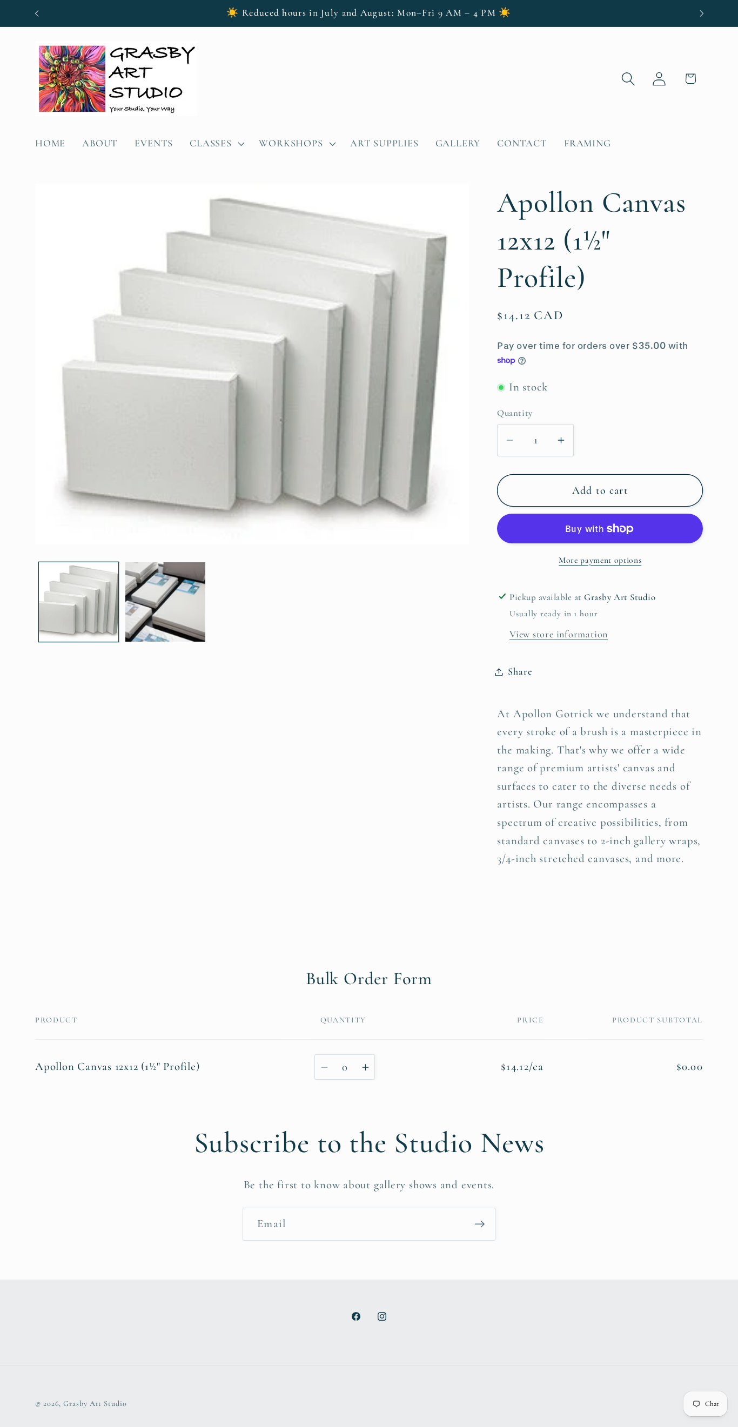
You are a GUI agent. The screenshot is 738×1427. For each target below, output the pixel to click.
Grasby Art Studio (94, 1403)
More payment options (600, 560)
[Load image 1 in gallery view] (79, 602)
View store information (558, 634)
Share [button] (520, 671)
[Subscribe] (479, 1224)
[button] (216, 143)
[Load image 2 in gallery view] (165, 602)
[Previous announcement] (37, 13)
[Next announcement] (702, 13)
